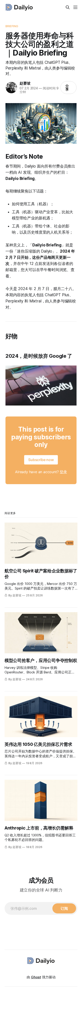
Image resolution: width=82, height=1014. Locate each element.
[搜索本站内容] (67, 7)
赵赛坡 (25, 83)
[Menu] (75, 7)
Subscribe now (41, 459)
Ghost (36, 977)
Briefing (11, 26)
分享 (67, 87)
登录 (63, 472)
